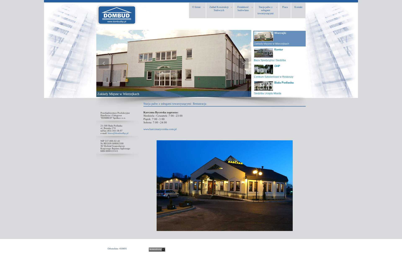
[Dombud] (117, 23)
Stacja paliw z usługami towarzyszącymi (167, 103)
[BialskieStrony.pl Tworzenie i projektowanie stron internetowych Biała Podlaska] (157, 249)
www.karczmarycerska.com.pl (160, 129)
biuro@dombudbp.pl (118, 133)
